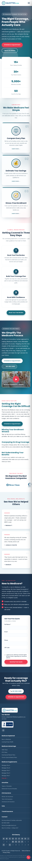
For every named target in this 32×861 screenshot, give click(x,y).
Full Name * (7, 624)
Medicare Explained (8, 736)
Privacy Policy (6, 852)
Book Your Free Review (16, 312)
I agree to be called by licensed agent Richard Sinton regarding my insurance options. (16, 656)
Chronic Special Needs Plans (9, 757)
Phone (6, 640)
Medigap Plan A (6, 765)
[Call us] (28, 857)
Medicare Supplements (9, 762)
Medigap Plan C (6, 770)
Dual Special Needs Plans (8, 755)
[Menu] (28, 3)
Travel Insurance (7, 811)
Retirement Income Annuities (9, 788)
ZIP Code (6, 647)
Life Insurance (6, 793)
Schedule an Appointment (12, 45)
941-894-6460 (5, 823)
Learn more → (16, 149)
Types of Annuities (7, 786)
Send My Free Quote (16, 662)
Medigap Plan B (6, 768)
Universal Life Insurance (8, 801)
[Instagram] (3, 730)
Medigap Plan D (6, 773)
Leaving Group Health (7, 742)
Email (6, 631)
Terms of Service (26, 850)
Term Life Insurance (7, 799)
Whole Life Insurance (7, 796)
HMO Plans (5, 749)
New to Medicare (6, 739)
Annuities (5, 782)
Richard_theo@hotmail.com (9, 825)
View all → (5, 778)
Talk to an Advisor (9, 50)
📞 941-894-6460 (9, 366)
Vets (3, 806)
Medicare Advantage (9, 746)
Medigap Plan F (6, 775)
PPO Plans (4, 752)
